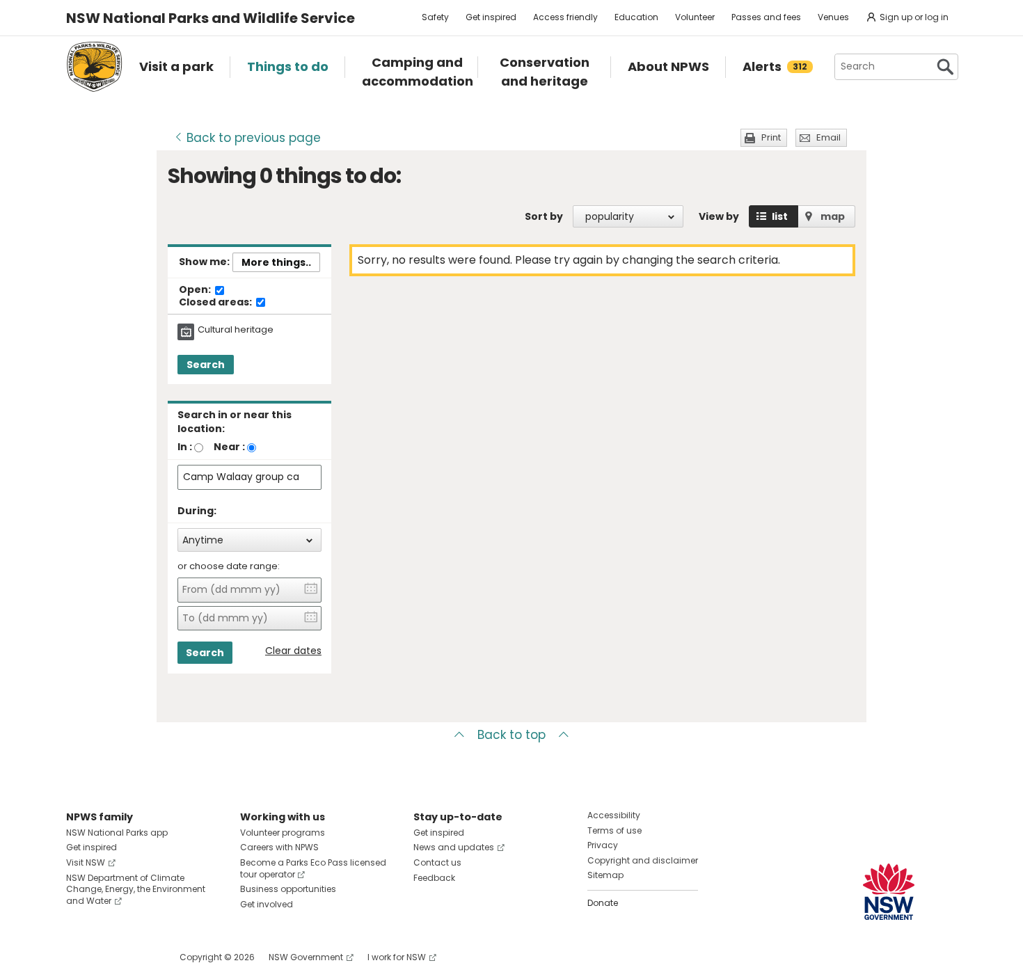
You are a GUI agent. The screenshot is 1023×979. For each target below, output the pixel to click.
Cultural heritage (235, 330)
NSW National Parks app (117, 832)
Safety (435, 17)
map (832, 216)
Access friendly (565, 17)
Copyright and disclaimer (642, 860)
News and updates (453, 847)
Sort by (544, 216)
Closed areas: (216, 302)
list (780, 216)
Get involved (266, 904)
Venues (833, 17)
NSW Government (306, 957)
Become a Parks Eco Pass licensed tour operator (313, 868)
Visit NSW (85, 862)
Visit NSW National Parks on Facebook (79, 957)
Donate (602, 903)
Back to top (511, 734)
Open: (196, 290)
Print (771, 137)
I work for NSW (396, 957)
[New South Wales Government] (888, 891)
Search (206, 365)
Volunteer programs (282, 832)
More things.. (276, 262)
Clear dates (293, 651)
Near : (229, 447)
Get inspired (491, 17)
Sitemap (605, 875)
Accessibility (613, 815)
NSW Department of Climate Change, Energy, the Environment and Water (135, 889)
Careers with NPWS (279, 847)
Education (636, 17)
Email (828, 137)
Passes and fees (766, 17)
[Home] (94, 67)
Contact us (437, 862)
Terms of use (614, 830)
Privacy (602, 845)
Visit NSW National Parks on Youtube (139, 957)
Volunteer (695, 17)
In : (184, 447)
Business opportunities (288, 889)
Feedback (434, 878)
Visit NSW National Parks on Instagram (109, 957)
